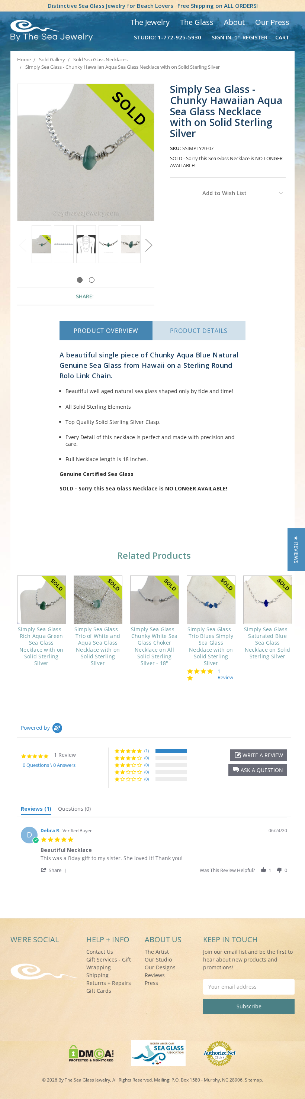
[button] (257, 770)
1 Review (225, 674)
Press (151, 982)
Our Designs (160, 967)
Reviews (155, 975)
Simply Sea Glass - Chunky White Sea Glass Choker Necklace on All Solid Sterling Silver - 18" (154, 646)
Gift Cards (98, 990)
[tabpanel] (41, 245)
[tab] (36, 810)
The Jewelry (150, 22)
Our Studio (158, 959)
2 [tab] (91, 280)
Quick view (41, 600)
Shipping (97, 975)
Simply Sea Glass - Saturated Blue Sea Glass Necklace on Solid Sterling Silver (267, 643)
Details (199, 331)
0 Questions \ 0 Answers (49, 765)
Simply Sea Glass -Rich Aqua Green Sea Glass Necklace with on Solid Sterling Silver (41, 646)
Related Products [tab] (154, 555)
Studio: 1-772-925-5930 (167, 37)
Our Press (272, 22)
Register (255, 37)
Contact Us (99, 951)
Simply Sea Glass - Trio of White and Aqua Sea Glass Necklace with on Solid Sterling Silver (98, 646)
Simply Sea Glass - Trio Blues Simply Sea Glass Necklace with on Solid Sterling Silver (211, 646)
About (234, 22)
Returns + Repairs (108, 982)
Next (148, 245)
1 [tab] (80, 280)
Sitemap (253, 1080)
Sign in (221, 37)
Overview (106, 331)
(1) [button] (146, 750)
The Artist (157, 951)
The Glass (197, 22)
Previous (22, 245)
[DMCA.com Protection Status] (91, 1052)
